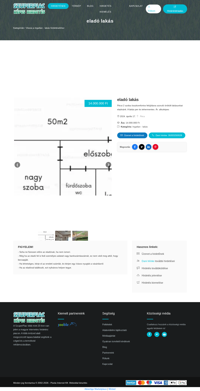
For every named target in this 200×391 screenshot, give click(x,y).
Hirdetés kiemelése (152, 282)
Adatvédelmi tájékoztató (114, 330)
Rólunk (106, 358)
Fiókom (151, 11)
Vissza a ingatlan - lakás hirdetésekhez (45, 28)
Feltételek (107, 324)
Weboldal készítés (78, 383)
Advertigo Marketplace (96, 389)
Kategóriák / (19, 28)
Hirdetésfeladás (175, 11)
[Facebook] (135, 147)
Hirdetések (58, 6)
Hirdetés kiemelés (105, 9)
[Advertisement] (100, 64)
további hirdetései (158, 261)
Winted (112, 389)
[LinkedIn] (148, 147)
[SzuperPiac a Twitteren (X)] (156, 334)
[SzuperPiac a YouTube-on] (164, 334)
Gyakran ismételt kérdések (116, 341)
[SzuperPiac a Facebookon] (149, 334)
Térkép (76, 6)
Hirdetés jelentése (151, 275)
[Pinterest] (155, 147)
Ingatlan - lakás (140, 126)
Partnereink (108, 352)
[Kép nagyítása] (46, 236)
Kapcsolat (136, 6)
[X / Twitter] (142, 147)
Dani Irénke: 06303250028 (168, 135)
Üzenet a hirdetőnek (133, 135)
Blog (90, 6)
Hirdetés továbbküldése (154, 268)
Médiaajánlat (108, 335)
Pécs (142, 116)
